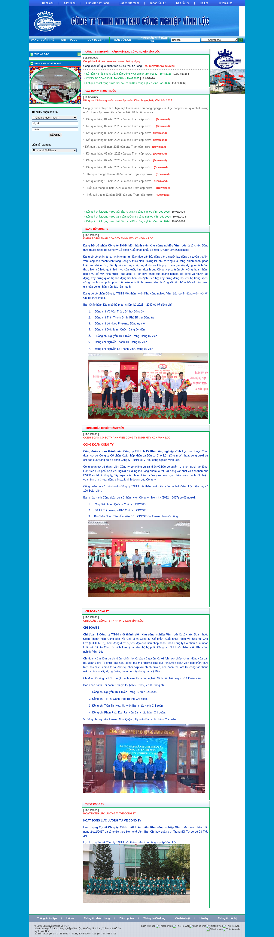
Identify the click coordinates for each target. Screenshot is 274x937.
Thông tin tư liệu (47, 918)
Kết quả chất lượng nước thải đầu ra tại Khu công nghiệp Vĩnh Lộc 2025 (128, 211)
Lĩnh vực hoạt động (97, 3)
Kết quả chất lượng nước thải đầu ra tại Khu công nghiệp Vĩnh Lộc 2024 (128, 221)
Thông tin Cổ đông (154, 918)
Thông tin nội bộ (227, 918)
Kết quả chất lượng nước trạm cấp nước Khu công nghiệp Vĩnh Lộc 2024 (128, 216)
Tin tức (204, 3)
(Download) (163, 119)
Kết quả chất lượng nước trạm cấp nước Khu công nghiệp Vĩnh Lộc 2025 (127, 100)
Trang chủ (48, 3)
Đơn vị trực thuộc (129, 3)
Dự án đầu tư (157, 3)
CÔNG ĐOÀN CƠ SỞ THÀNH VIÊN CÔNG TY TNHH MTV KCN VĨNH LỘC (126, 437)
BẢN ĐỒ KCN (122, 39)
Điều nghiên (126, 918)
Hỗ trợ (70, 918)
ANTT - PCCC (69, 39)
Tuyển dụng (225, 3)
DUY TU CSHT (96, 39)
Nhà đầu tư (182, 3)
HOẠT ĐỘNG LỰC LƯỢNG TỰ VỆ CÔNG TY (109, 813)
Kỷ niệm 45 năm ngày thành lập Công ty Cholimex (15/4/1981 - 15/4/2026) (129, 73)
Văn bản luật (182, 918)
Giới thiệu (70, 3)
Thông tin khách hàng (97, 918)
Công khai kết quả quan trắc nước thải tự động (111, 61)
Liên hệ (204, 918)
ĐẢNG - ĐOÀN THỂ (42, 39)
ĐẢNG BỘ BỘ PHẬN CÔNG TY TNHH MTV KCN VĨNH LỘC (118, 238)
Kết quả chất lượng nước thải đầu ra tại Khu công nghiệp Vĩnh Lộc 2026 (128, 83)
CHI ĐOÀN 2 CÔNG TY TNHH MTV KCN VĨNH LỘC (113, 620)
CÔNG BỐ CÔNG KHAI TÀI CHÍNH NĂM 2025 (113, 78)
